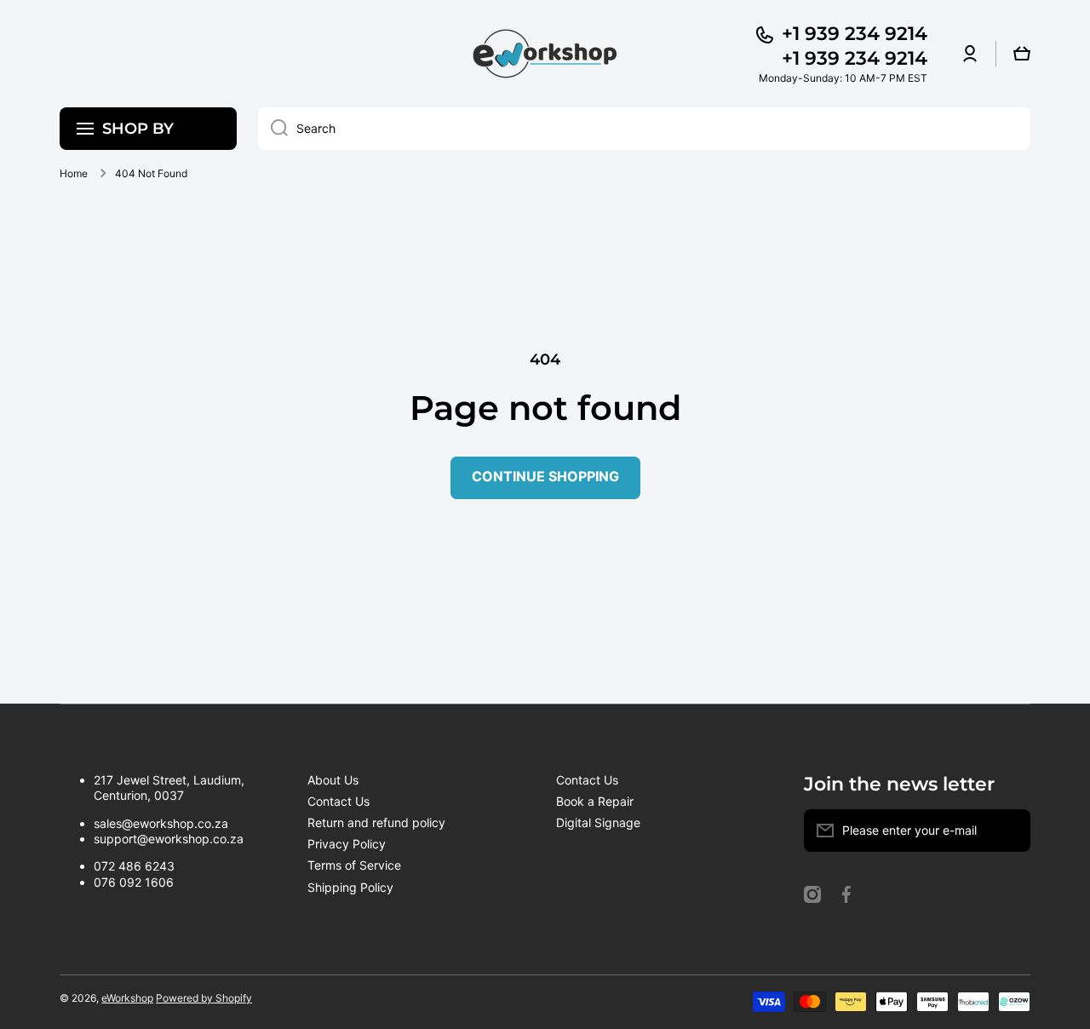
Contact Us (338, 801)
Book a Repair (595, 801)
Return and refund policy (376, 822)
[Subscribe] (1009, 830)
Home (74, 173)
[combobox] (644, 128)
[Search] (273, 128)
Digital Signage (598, 822)
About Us (333, 780)
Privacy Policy (346, 843)
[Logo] (545, 53)
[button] (1021, 53)
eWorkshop (127, 998)
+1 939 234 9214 (854, 33)
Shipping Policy (350, 887)
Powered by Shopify (204, 998)
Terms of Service (354, 865)
